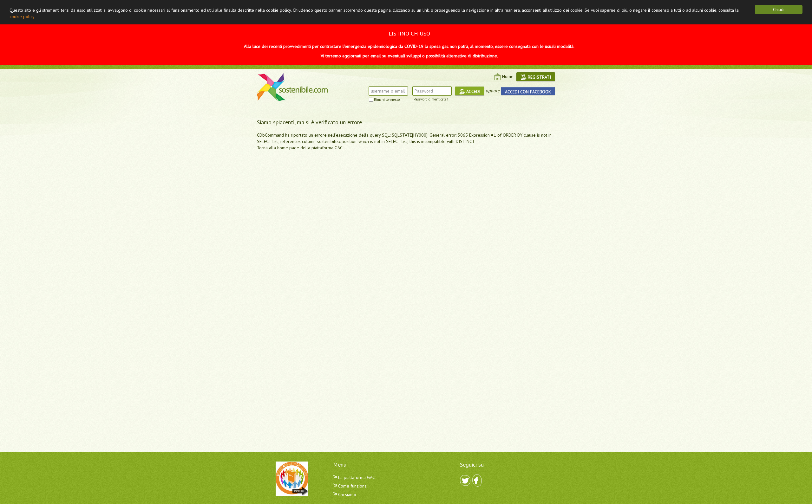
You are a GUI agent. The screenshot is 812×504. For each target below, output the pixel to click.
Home (508, 76)
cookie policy (22, 16)
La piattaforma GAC (356, 477)
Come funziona (352, 486)
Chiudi (778, 9)
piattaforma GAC (327, 148)
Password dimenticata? (431, 99)
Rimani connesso (387, 99)
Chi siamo (346, 494)
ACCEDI (472, 91)
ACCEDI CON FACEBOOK (528, 91)
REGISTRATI (539, 77)
